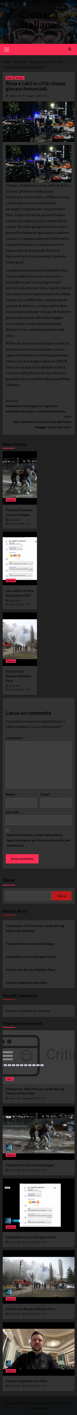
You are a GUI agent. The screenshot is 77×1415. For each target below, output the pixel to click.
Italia (9, 78)
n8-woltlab (15, 519)
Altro (10, 1079)
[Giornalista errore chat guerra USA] (20, 558)
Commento (15, 738)
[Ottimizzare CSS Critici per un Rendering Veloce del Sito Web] (39, 1057)
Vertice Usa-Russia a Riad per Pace (18, 675)
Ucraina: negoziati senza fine (26, 982)
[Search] (69, 49)
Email (46, 794)
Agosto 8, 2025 (32, 1098)
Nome (11, 794)
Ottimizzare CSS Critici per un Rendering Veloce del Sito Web (35, 928)
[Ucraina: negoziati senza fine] (39, 1349)
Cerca (9, 880)
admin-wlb (15, 95)
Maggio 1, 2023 (34, 95)
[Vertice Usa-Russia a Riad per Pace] (20, 639)
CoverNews (60, 1403)
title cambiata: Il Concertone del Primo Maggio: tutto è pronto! (42, 422)
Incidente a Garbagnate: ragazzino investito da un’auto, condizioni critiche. (36, 406)
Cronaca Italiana (39, 19)
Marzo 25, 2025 (16, 523)
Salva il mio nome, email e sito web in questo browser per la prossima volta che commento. (38, 840)
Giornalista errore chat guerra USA (31, 956)
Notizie (19, 78)
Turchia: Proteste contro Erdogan (30, 944)
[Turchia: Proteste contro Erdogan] (20, 478)
